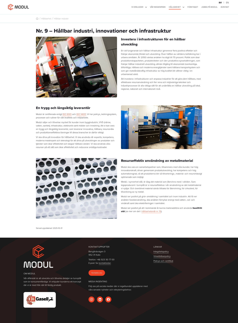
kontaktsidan (105, 263)
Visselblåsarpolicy (162, 256)
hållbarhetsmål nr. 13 (151, 211)
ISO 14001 (81, 114)
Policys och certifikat (163, 261)
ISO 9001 (67, 114)
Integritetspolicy (161, 251)
